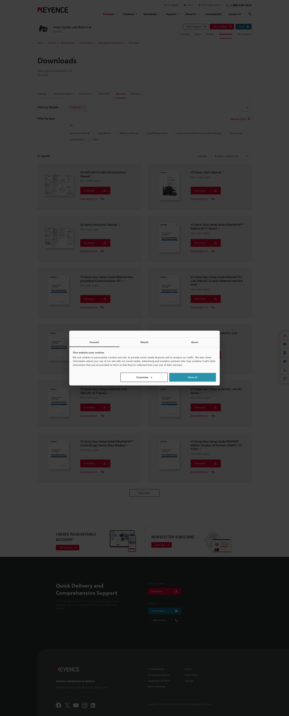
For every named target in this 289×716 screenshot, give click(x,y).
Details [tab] (144, 342)
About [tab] (194, 342)
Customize (142, 377)
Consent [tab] (94, 342)
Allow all (192, 377)
